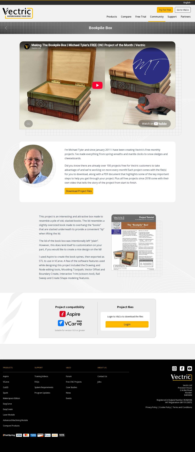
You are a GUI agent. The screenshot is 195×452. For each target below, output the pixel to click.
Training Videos (41, 376)
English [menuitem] (186, 2)
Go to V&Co (183, 9)
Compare (126, 16)
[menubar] (188, 2)
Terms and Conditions (182, 407)
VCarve (6, 382)
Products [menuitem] (111, 16)
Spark (5, 393)
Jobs (99, 382)
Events (68, 398)
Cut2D (5, 387)
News (68, 393)
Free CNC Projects (74, 382)
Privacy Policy (151, 407)
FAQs (37, 382)
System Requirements (44, 387)
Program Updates (42, 393)
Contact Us (102, 376)
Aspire (6, 376)
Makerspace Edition (11, 398)
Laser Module (9, 414)
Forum (69, 376)
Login (127, 324)
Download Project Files (79, 191)
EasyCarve (7, 403)
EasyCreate (8, 409)
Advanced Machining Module (15, 420)
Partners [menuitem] (186, 16)
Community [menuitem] (157, 16)
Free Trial (140, 16)
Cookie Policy (165, 407)
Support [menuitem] (172, 16)
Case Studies (71, 387)
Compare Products (11, 425)
